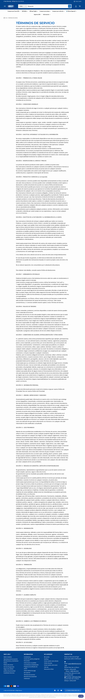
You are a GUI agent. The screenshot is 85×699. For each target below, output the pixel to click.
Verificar (46, 659)
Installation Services (9, 673)
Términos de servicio (13, 17)
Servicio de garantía (9, 667)
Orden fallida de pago (30, 670)
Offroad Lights (33, 11)
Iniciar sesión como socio (50, 665)
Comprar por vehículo (57, 11)
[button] (5, 6)
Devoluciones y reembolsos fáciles (11, 662)
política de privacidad (9, 671)
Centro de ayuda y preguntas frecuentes (32, 660)
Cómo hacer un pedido (30, 663)
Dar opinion (27, 672)
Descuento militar (49, 669)
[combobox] (49, 6)
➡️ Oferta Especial (70, 11)
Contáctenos (27, 657)
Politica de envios (8, 665)
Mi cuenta (46, 657)
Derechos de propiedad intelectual (30, 677)
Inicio (6, 17)
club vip (46, 667)
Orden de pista (48, 663)
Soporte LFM (37, 14)
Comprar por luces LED (13, 11)
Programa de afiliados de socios (30, 667)
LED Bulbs (24, 11)
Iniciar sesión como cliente (51, 661)
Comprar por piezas (44, 11)
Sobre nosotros (8, 657)
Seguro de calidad (8, 669)
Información (46, 14)
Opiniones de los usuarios (11, 659)
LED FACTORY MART (11, 690)
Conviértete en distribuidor (31, 665)
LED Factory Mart (76, 677)
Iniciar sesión (78, 1)
